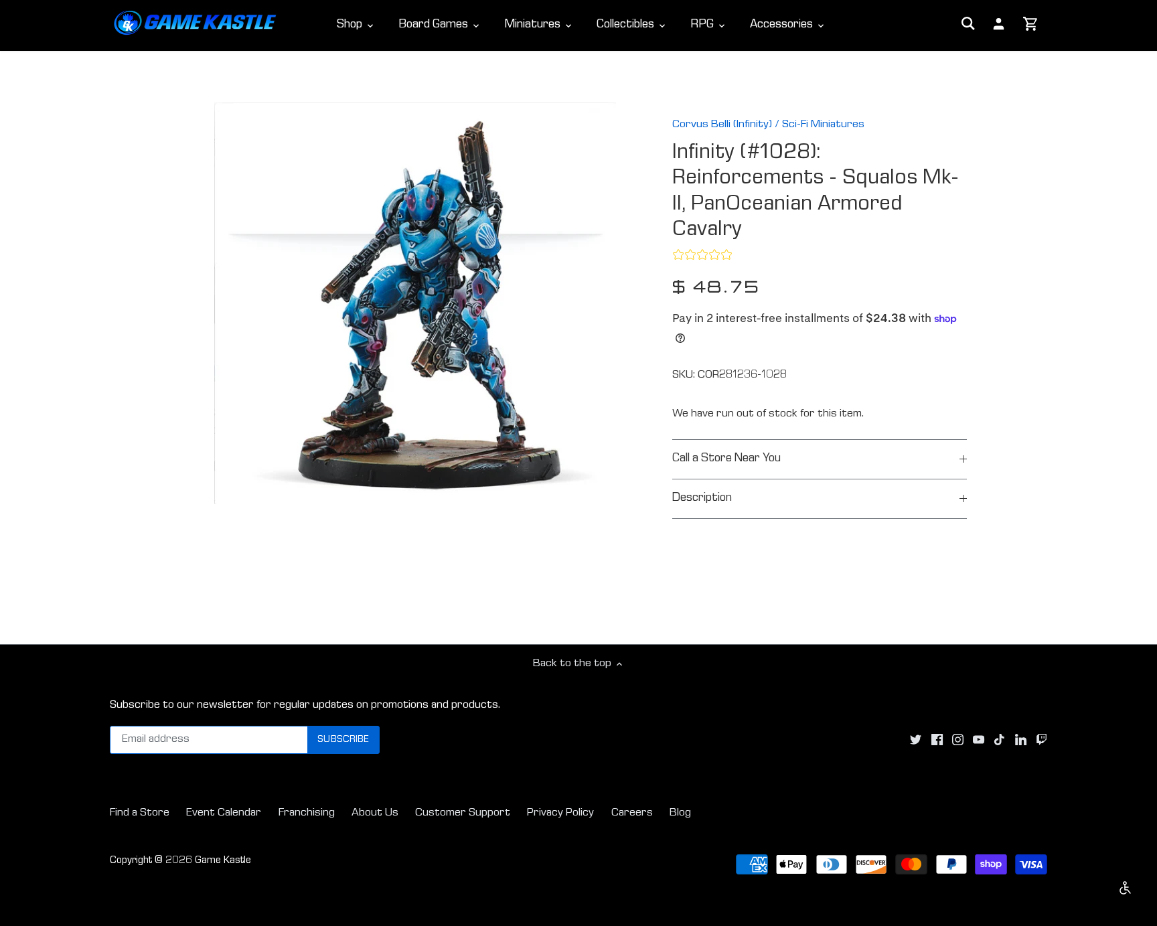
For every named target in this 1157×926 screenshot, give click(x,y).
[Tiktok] (999, 740)
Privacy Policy (560, 813)
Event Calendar (223, 813)
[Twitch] (1041, 740)
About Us (375, 813)
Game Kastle (223, 861)
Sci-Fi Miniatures (823, 125)
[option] (415, 303)
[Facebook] (937, 740)
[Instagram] (957, 740)
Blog (680, 813)
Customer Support (462, 813)
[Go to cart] (1030, 24)
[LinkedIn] (1020, 740)
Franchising (307, 813)
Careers (632, 813)
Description (702, 498)
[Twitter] (915, 740)
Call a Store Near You (726, 459)
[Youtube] (978, 740)
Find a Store (139, 813)
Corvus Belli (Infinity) (722, 125)
